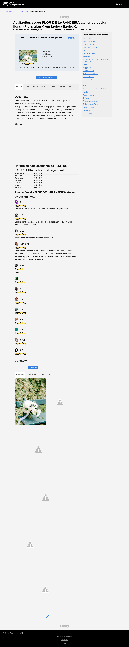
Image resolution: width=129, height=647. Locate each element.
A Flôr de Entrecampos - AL (92, 86)
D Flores (86, 98)
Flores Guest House (90, 80)
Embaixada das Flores (90, 104)
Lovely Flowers (88, 113)
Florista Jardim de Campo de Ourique (95, 89)
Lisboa (21, 11)
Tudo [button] (42, 374)
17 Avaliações (71, 37)
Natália (85, 92)
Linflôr (85, 64)
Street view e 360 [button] (32, 374)
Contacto (119, 4)
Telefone (33, 367)
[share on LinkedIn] (67, 18)
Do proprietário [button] (20, 374)
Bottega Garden (88, 44)
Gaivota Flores (88, 83)
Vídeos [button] (49, 374)
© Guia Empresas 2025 (13, 633)
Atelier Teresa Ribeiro (90, 74)
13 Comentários (71, 38)
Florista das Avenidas (90, 101)
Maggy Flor (87, 67)
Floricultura (15, 11)
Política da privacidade (64, 636)
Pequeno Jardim (88, 95)
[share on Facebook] (61, 18)
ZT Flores (86, 56)
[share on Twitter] (64, 18)
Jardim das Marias (89, 53)
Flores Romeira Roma (90, 47)
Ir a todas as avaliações (46, 77)
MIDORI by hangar (89, 41)
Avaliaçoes (8, 11)
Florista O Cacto (88, 77)
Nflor (84, 50)
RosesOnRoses (88, 107)
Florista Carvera (88, 71)
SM (64, 643)
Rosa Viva (86, 110)
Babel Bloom (87, 38)
